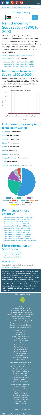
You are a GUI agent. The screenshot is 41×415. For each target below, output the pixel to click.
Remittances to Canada (20, 381)
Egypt (4, 143)
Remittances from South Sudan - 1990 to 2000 (19, 62)
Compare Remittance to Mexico (20, 323)
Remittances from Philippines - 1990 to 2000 (18, 238)
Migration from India (20, 391)
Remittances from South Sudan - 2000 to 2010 (19, 64)
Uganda (5, 132)
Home (20, 306)
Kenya (4, 147)
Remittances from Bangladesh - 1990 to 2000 (18, 217)
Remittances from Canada (20, 371)
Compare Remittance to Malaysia (20, 316)
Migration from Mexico (20, 387)
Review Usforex (20, 338)
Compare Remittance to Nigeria (20, 327)
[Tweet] (7, 2)
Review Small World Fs (20, 353)
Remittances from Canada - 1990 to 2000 (17, 230)
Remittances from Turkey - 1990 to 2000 (17, 228)
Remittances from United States (20, 363)
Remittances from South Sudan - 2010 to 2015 (19, 66)
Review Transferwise (20, 345)
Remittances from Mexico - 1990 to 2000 (17, 224)
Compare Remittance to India (20, 308)
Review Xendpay (20, 355)
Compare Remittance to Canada (20, 325)
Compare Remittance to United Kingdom (20, 314)
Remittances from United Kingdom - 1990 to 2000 (20, 240)
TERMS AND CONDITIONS (23, 410)
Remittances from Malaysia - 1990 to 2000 (17, 234)
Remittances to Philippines (20, 377)
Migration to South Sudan (12, 255)
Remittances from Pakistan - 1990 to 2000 (17, 226)
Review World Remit (20, 351)
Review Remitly (20, 334)
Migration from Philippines (20, 389)
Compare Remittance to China (20, 319)
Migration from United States (20, 384)
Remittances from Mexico (20, 365)
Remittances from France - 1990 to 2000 (17, 232)
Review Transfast (20, 343)
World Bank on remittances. (11, 267)
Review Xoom (20, 332)
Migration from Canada (20, 393)
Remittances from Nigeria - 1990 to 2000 (17, 236)
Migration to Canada (20, 403)
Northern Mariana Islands (12, 165)
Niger (4, 162)
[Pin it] (17, 2)
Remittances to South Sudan (13, 257)
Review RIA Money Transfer (20, 336)
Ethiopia (5, 154)
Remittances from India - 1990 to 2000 (16, 222)
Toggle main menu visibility (38, 2)
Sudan (4, 135)
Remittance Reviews (20, 330)
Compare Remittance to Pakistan (20, 310)
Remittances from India (20, 369)
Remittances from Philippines (20, 367)
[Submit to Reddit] (21, 2)
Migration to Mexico (20, 397)
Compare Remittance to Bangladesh (20, 321)
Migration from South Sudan (13, 253)
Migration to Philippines (20, 399)
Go (35, 17)
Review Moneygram (20, 347)
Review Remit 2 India (20, 349)
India (4, 150)
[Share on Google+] (12, 2)
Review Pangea (20, 359)
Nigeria (5, 139)
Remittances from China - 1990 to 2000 (16, 220)
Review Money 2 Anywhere (20, 357)
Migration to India (20, 401)
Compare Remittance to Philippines (20, 312)
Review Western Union (20, 341)
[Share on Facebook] (2, 2)
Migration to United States (20, 395)
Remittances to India (20, 379)
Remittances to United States (20, 373)
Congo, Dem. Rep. (9, 158)
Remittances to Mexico (20, 375)
